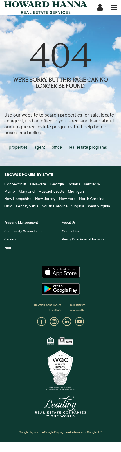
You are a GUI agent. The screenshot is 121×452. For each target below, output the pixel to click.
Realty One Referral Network (83, 239)
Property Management (21, 222)
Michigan (76, 191)
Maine (9, 191)
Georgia (57, 183)
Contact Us (70, 231)
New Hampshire (18, 198)
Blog (7, 247)
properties (18, 147)
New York (67, 198)
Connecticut (15, 183)
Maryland (27, 191)
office (57, 147)
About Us (68, 222)
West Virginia (99, 206)
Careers (10, 239)
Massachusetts (51, 191)
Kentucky (92, 183)
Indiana (74, 183)
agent (39, 147)
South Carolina (55, 206)
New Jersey (45, 198)
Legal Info (55, 310)
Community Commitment (23, 231)
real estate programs (88, 147)
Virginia (77, 206)
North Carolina (91, 198)
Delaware (38, 183)
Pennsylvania (27, 206)
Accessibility (77, 310)
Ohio (8, 206)
